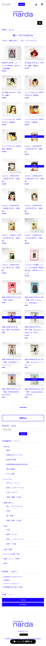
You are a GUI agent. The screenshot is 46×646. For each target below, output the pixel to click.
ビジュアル (8, 479)
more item (23, 407)
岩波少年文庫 (11, 460)
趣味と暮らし (14, 40)
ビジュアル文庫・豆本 (12, 554)
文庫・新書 (8, 549)
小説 (8, 530)
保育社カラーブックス (14, 455)
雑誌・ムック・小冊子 (12, 559)
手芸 (8, 511)
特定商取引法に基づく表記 (13, 587)
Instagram (23, 604)
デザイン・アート (13, 483)
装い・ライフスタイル (14, 506)
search (21, 4)
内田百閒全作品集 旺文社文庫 (17, 464)
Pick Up (6, 446)
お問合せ (7, 580)
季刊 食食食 (11, 469)
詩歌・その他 (11, 544)
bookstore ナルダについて (13, 577)
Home (5, 40)
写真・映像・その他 (14, 497)
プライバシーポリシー (11, 584)
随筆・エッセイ (12, 534)
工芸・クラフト (12, 492)
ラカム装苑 (11, 474)
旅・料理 (10, 516)
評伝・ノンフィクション (15, 539)
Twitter (23, 600)
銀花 (8, 450)
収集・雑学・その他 (14, 520)
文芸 (5, 526)
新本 (5, 563)
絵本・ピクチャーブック (15, 488)
